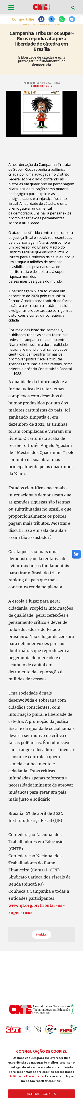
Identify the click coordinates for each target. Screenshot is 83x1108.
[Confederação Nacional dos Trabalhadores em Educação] (41, 9)
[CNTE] (41, 1013)
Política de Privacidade (26, 1076)
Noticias (41, 934)
